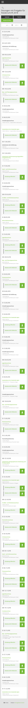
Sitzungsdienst (19, 702)
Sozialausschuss (6, 611)
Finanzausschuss (6, 277)
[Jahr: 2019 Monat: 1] (21, 25)
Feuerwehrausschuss (7, 520)
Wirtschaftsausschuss (7, 220)
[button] (22, 65)
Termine (19, 17)
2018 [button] (16, 25)
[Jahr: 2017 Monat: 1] (12, 25)
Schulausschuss (6, 75)
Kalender (7, 17)
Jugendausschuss (6, 58)
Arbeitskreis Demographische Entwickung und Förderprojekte (14, 462)
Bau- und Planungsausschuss (9, 92)
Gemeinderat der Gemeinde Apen (10, 129)
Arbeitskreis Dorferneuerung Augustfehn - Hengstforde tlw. (13, 157)
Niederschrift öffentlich (11, 65)
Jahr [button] (7, 25)
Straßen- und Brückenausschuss (10, 197)
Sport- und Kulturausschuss (9, 169)
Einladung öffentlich (10, 176)
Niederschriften (7, 20)
